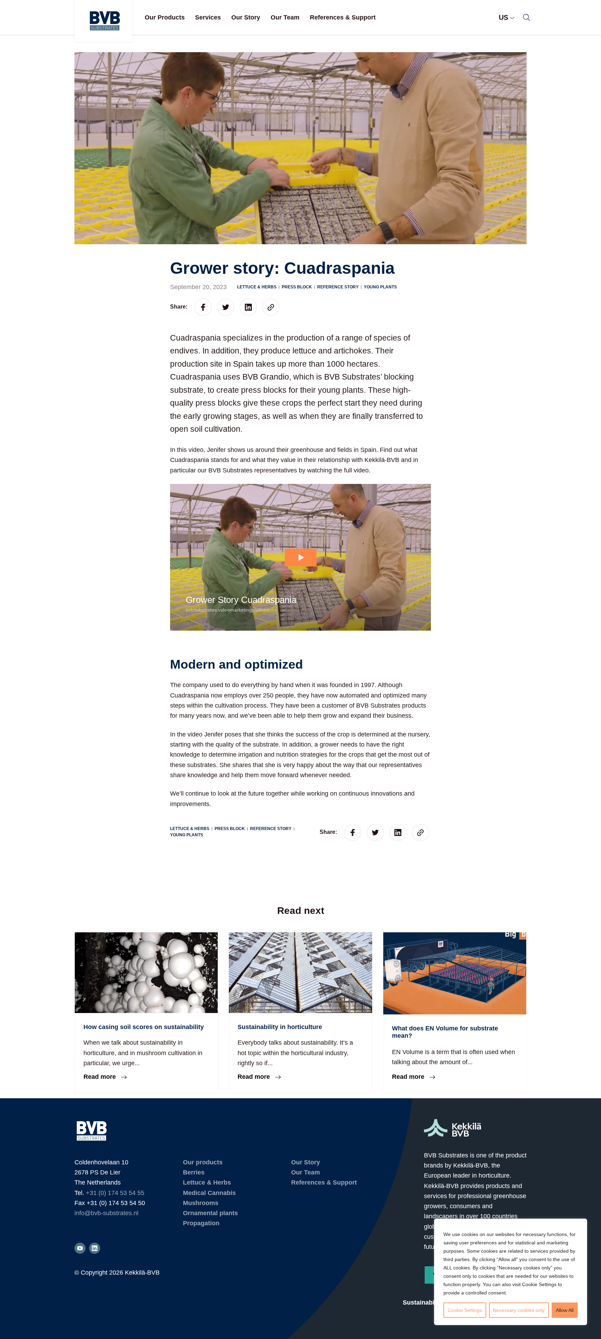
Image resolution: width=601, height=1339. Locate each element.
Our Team (285, 17)
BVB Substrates (103, 21)
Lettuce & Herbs (257, 287)
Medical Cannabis (209, 1192)
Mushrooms (200, 1202)
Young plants (380, 287)
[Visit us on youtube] (80, 1248)
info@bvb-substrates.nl (106, 1213)
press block (297, 287)
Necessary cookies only (519, 1310)
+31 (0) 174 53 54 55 (115, 1192)
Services (208, 17)
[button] (526, 17)
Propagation (201, 1223)
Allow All (565, 1310)
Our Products (165, 17)
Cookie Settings (465, 1310)
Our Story (245, 17)
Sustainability (423, 1302)
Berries (194, 1172)
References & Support (343, 17)
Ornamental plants (210, 1213)
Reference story (338, 287)
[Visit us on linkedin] (94, 1248)
